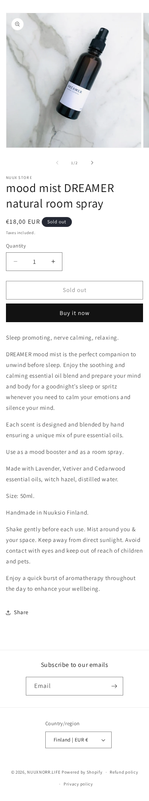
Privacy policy (78, 784)
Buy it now (75, 313)
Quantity (16, 245)
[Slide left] (57, 162)
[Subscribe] (114, 686)
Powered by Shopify (82, 772)
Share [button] (21, 612)
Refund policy (124, 772)
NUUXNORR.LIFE (43, 772)
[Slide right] (92, 162)
